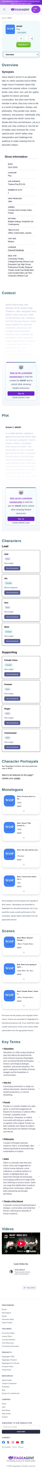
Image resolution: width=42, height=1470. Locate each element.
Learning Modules (8, 1340)
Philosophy (9, 1139)
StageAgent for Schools (10, 1363)
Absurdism (9, 1049)
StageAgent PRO (8, 1356)
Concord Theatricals (16, 250)
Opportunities (7, 1380)
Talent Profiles (7, 1323)
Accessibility (6, 1447)
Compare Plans (7, 1366)
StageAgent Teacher (9, 1360)
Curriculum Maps (8, 1333)
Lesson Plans (7, 1336)
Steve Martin (22, 32)
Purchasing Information (10, 1346)
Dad (19, 802)
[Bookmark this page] (26, 38)
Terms (14, 1447)
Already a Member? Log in (21, 397)
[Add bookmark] (33, 811)
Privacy (20, 1447)
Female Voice (28, 944)
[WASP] (9, 803)
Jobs (3, 1407)
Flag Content (31, 1288)
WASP (19, 806)
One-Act (7, 1083)
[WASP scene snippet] (9, 945)
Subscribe (21, 1432)
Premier (21, 856)
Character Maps (8, 1319)
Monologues (6, 1313)
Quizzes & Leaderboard (10, 1393)
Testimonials (6, 1370)
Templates (5, 1387)
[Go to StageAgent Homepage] (21, 1458)
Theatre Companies (9, 1383)
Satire (6, 1159)
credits (17, 778)
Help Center (6, 1414)
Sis (19, 883)
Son (31, 971)
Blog (3, 1390)
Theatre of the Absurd (13, 1201)
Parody (7, 1102)
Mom (20, 944)
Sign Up (21, 393)
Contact (5, 1417)
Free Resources (8, 1343)
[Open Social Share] (32, 38)
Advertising (6, 1410)
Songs (4, 1316)
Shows (4, 18)
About (4, 1404)
